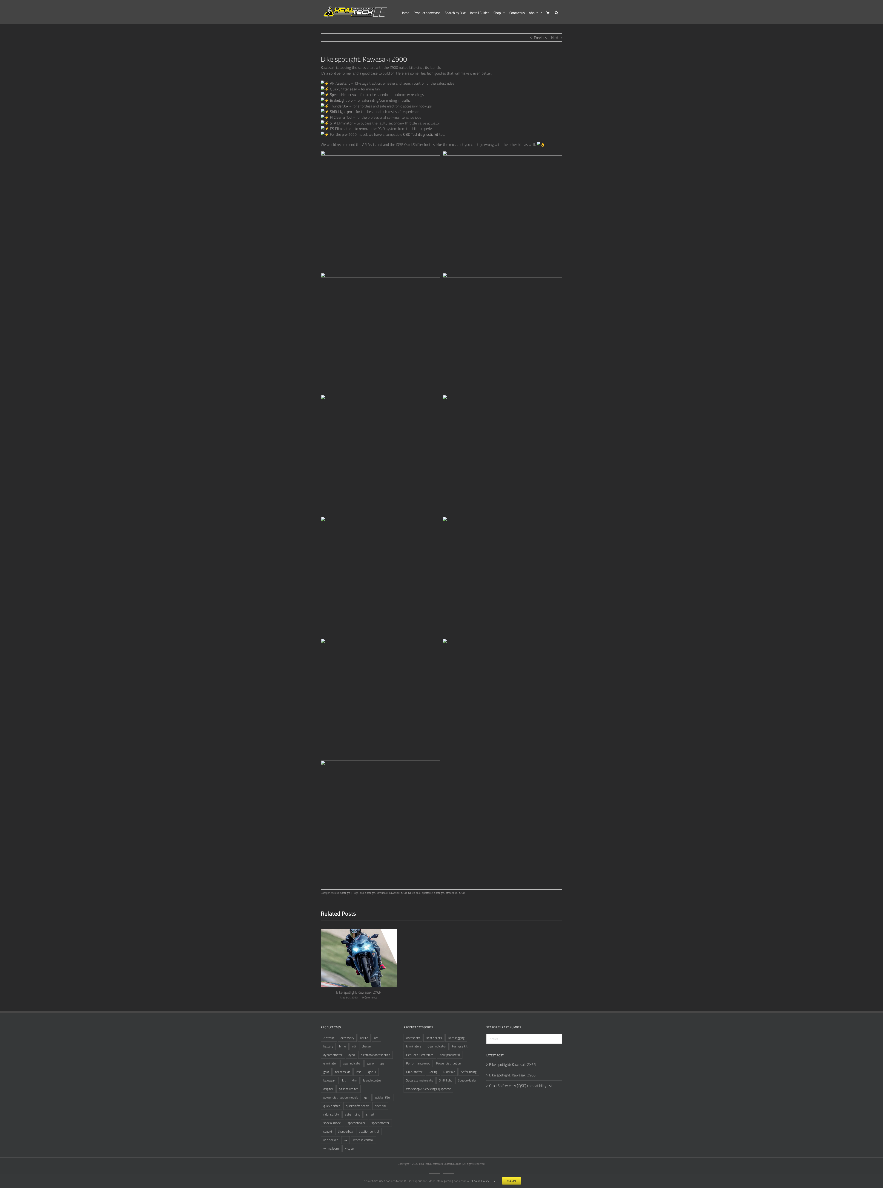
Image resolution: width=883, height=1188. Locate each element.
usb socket (330, 1139)
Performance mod (418, 1063)
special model (332, 1122)
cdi (354, 1046)
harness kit (342, 1071)
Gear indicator (436, 1046)
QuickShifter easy (343, 89)
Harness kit (459, 1046)
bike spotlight (367, 893)
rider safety (331, 1114)
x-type (349, 1148)
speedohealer (356, 1122)
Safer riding (468, 1071)
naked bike (414, 893)
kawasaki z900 (398, 893)
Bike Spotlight (342, 893)
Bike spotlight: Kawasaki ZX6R (358, 992)
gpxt (326, 1071)
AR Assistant (339, 83)
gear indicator (352, 1063)
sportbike (427, 893)
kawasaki (382, 893)
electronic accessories (375, 1054)
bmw (342, 1046)
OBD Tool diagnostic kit (420, 134)
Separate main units (419, 1080)
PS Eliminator (340, 128)
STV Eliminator (341, 123)
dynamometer (332, 1054)
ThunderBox (338, 106)
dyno (351, 1054)
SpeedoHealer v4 (342, 94)
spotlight (439, 893)
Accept (511, 1181)
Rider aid (449, 1071)
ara (376, 1037)
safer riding (352, 1114)
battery (328, 1046)
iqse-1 (371, 1071)
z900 (462, 893)
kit (344, 1080)
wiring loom (331, 1148)
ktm (354, 1080)
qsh (366, 1097)
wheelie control (363, 1139)
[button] (556, 12)
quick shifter (331, 1105)
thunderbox (345, 1131)
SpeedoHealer (467, 1080)
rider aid (380, 1105)
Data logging (456, 1037)
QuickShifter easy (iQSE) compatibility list (520, 1085)
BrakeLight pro (341, 100)
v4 (345, 1139)
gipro (370, 1063)
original (328, 1088)
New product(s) (449, 1054)
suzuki (327, 1131)
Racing (432, 1071)
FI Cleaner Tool (340, 117)
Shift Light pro (340, 111)
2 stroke (329, 1037)
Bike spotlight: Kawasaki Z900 (512, 1075)
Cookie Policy (480, 1181)
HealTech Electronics (419, 1054)
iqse (358, 1071)
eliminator (330, 1063)
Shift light (445, 1080)
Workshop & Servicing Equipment (428, 1088)
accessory (347, 1037)
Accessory (413, 1037)
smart (370, 1114)
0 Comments (369, 997)
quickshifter (383, 1097)
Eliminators (413, 1046)
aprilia (364, 1037)
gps (382, 1063)
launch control (372, 1080)
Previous (540, 37)
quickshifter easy (357, 1105)
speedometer (380, 1122)
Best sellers (434, 1037)
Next (555, 37)
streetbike (451, 893)
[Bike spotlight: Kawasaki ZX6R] (359, 932)
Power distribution (448, 1063)
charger (367, 1046)
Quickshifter (414, 1071)
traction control (369, 1131)
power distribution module (340, 1097)
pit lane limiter (348, 1088)
